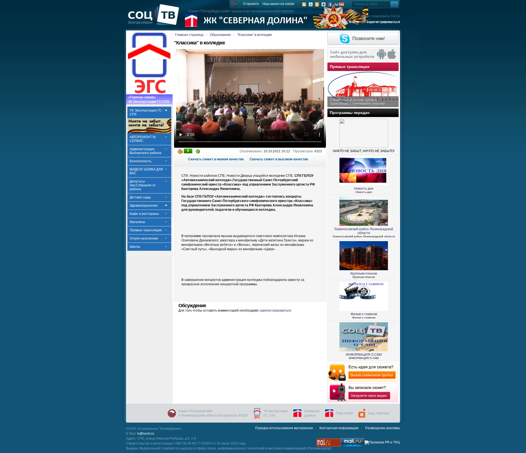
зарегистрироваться (275, 310)
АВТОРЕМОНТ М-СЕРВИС (143, 139)
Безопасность (140, 161)
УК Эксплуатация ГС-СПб (146, 112)
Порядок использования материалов (284, 428)
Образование (220, 35)
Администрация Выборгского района (145, 151)
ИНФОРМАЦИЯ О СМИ (364, 355)
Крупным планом (363, 273)
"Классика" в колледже (254, 35)
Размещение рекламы (382, 428)
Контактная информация (339, 428)
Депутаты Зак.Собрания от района (143, 185)
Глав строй (344, 413)
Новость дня (363, 188)
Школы (135, 247)
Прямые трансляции (146, 230)
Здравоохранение (144, 205)
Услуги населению (144, 238)
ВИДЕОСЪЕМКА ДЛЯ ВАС (146, 171)
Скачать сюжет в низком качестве (216, 159)
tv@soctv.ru (145, 433)
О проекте (251, 4)
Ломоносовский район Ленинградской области (363, 231)
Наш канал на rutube (278, 4)
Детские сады (140, 197)
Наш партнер (378, 413)
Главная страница (189, 35)
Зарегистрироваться (383, 22)
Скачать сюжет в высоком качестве (279, 159)
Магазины (137, 222)
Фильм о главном (364, 314)
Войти (354, 22)
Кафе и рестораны (144, 214)
